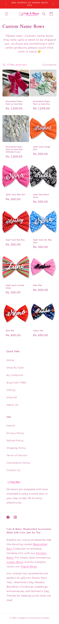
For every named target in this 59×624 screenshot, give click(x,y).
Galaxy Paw (38, 331)
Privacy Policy (15, 433)
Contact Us (13, 470)
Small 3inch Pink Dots (15, 195)
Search (11, 425)
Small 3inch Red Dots (15, 240)
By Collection (15, 375)
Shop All (12, 397)
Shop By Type (15, 367)
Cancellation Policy (18, 462)
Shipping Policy (16, 447)
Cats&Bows (23, 618)
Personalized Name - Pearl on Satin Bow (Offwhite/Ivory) (15, 149)
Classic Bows (15, 562)
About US (12, 404)
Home (10, 360)
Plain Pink (37, 285)
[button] (6, 13)
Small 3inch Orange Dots (41, 148)
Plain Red (10, 331)
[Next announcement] (53, 4)
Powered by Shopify (39, 618)
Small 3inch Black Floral (41, 196)
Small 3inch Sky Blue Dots (42, 241)
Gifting (11, 389)
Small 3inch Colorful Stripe (15, 286)
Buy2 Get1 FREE (16, 382)
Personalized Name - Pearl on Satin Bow (15, 102)
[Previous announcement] (6, 4)
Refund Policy (15, 440)
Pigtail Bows (29, 566)
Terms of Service (17, 455)
